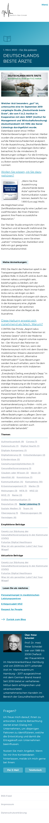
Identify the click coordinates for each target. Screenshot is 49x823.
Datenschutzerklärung (14, 813)
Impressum (7, 804)
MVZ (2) (34, 491)
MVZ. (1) (5, 495)
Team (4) (28, 508)
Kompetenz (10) (34, 482)
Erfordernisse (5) (10, 459)
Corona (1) (31, 441)
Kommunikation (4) (12, 482)
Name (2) (17, 495)
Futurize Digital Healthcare (16, 542)
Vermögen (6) (8, 517)
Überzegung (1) (9, 513)
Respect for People (11, 609)
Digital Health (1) (30, 446)
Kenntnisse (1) (24, 477)
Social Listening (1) (29, 504)
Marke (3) (34, 486)
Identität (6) (8, 477)
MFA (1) (23, 491)
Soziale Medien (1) (11, 508)
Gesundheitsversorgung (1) (16, 468)
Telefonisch (35, 770)
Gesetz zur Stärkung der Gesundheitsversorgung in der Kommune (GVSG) (24, 535)
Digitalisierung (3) (11, 455)
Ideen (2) (36, 473)
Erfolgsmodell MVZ (11, 604)
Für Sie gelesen (28, 50)
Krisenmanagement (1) (14, 486)
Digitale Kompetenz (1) (14, 450)
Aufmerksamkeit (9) (12, 441)
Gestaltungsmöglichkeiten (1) (17, 464)
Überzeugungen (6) (31, 513)
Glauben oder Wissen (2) (15, 473)
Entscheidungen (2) (34, 455)
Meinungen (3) (9, 491)
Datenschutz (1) (9, 446)
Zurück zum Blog (16, 619)
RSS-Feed (6, 796)
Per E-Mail (13, 770)
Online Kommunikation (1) (16, 500)
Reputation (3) (9, 504)
